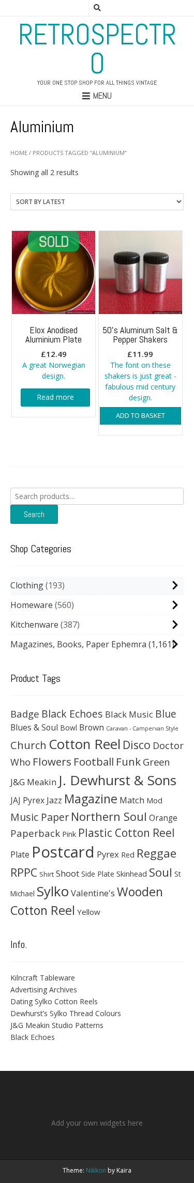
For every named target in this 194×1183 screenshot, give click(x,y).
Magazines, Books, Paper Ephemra (78, 644)
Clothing (26, 585)
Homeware (31, 605)
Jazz (54, 800)
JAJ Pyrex (27, 800)
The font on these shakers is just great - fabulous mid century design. (140, 363)
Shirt (46, 874)
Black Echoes (72, 714)
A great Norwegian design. (53, 352)
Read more (55, 397)
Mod (154, 800)
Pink (69, 834)
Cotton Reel (85, 744)
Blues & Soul (34, 727)
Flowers (52, 761)
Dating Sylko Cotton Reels (54, 1001)
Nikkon (96, 1170)
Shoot (67, 873)
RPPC (23, 872)
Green (156, 761)
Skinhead (131, 873)
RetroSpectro (97, 49)
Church (28, 745)
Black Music (129, 714)
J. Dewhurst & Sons (117, 780)
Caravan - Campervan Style (142, 728)
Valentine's (93, 893)
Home (18, 153)
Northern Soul (109, 816)
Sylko (53, 891)
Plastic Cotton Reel (126, 833)
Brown (91, 727)
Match (132, 800)
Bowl (68, 728)
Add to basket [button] (140, 415)
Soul (160, 872)
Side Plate (97, 874)
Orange (163, 818)
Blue (165, 714)
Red (128, 854)
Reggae (156, 853)
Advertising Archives (43, 989)
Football (93, 761)
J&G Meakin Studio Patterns (56, 1025)
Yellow (88, 912)
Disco (137, 744)
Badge (24, 713)
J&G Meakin (33, 782)
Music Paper (39, 817)
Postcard (63, 852)
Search (34, 514)
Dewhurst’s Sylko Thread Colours (65, 1013)
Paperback (35, 833)
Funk (128, 761)
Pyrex (108, 854)
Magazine (90, 798)
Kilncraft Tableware (42, 978)
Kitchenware (34, 624)
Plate (19, 854)
